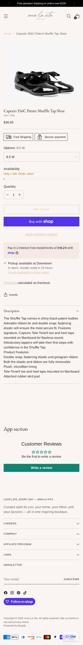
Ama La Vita (31, 618)
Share (13, 295)
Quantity (10, 186)
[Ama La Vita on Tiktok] (25, 593)
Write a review (41, 467)
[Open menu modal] (6, 16)
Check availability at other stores (28, 272)
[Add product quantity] (19, 195)
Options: (14, 148)
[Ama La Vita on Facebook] (6, 593)
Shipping (10, 282)
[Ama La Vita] (41, 16)
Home (7, 33)
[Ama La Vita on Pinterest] (19, 593)
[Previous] (9, 3)
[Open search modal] (68, 16)
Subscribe (71, 579)
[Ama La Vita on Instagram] (12, 593)
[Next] (74, 3)
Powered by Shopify (15, 625)
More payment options (42, 234)
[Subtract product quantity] (7, 195)
